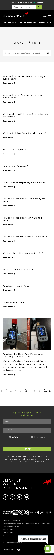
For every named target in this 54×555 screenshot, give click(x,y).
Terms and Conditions (11, 520)
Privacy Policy (8, 530)
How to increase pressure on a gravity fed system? (24, 200)
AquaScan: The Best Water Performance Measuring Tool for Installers (23, 355)
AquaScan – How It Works (16, 286)
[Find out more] (40, 512)
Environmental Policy (11, 526)
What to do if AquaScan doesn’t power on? (24, 133)
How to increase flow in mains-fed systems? (25, 236)
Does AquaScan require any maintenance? (24, 182)
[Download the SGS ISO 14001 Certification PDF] (21, 512)
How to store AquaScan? (15, 149)
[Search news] (48, 53)
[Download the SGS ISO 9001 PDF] (26, 512)
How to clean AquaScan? (15, 166)
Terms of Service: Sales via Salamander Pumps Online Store (26, 523)
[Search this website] (39, 7)
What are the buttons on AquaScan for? (23, 253)
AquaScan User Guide (13, 302)
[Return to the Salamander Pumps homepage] (15, 15)
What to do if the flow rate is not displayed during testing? (24, 96)
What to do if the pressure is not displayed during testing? (24, 77)
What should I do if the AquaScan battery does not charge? (26, 115)
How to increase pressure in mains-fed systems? (22, 219)
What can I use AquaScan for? (18, 269)
